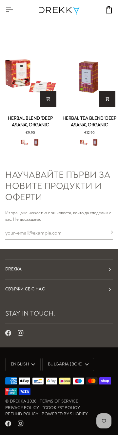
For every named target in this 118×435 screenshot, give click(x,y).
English (20, 364)
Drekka (18, 401)
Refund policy (21, 414)
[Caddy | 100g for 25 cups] (36, 142)
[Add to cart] (48, 99)
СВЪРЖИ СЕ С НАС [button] (25, 289)
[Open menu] (15, 10)
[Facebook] (8, 333)
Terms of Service (59, 401)
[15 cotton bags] (24, 142)
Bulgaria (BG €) (65, 364)
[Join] (107, 232)
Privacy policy (22, 407)
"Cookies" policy (61, 407)
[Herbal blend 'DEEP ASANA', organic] (29, 77)
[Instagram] (21, 333)
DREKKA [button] (13, 269)
